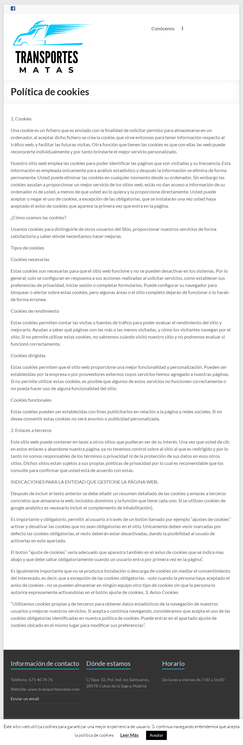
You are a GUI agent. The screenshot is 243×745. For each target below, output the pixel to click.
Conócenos (163, 28)
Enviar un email (25, 698)
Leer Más (129, 735)
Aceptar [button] (156, 735)
